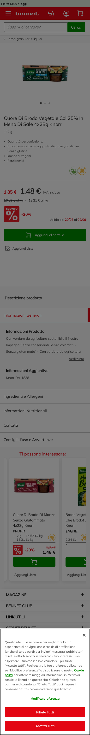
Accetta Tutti (45, 726)
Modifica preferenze (44, 698)
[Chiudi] (84, 635)
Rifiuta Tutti (45, 712)
